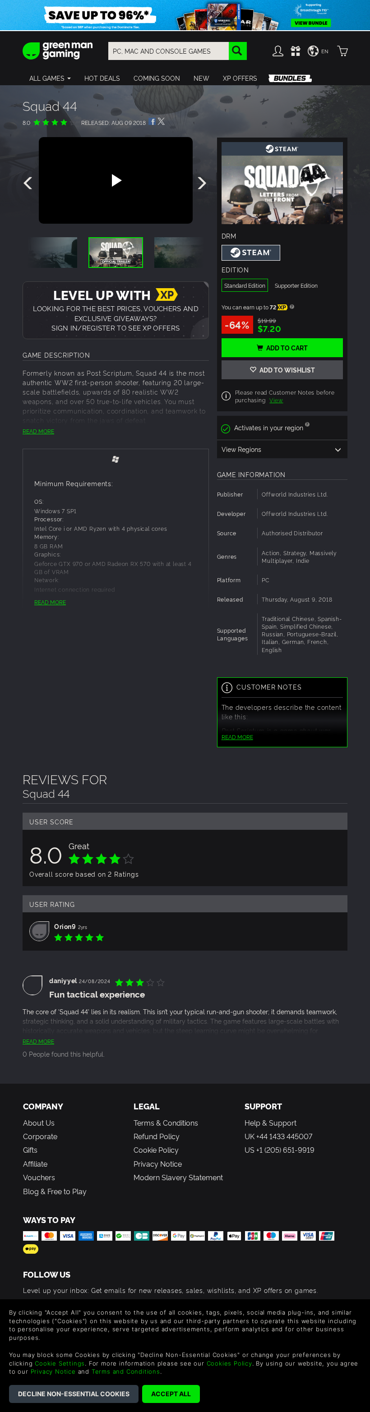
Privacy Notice (158, 1163)
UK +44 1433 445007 (278, 1136)
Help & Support (270, 1122)
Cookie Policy (156, 1149)
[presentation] (29, 183)
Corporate (40, 1136)
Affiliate (35, 1163)
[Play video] (115, 180)
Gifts (30, 1149)
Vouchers (39, 1177)
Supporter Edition (296, 285)
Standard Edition (244, 285)
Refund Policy (157, 1136)
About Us (39, 1122)
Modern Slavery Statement (178, 1177)
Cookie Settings (60, 1363)
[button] (50, 78)
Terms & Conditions (166, 1122)
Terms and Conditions (126, 1371)
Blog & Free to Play (55, 1191)
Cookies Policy (229, 1363)
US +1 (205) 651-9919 (279, 1149)
